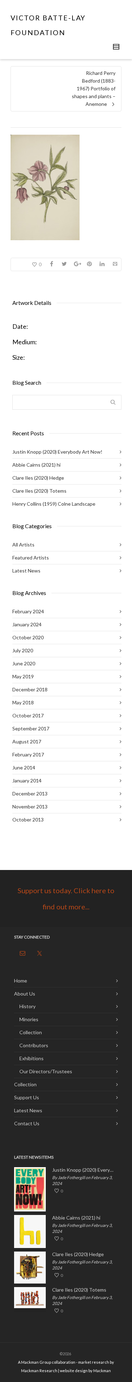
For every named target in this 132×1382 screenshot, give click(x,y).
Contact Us (26, 1123)
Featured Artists (30, 558)
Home (20, 981)
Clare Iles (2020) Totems (39, 491)
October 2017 (28, 715)
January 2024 (27, 624)
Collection (30, 1032)
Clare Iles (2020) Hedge (38, 478)
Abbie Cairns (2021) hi (36, 465)
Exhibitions (31, 1058)
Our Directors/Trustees (45, 1071)
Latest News (26, 571)
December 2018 (30, 689)
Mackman (102, 1370)
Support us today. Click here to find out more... (66, 898)
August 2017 (26, 741)
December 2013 (30, 793)
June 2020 (23, 663)
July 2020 (22, 650)
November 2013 (30, 807)
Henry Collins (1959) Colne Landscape (53, 504)
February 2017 (28, 754)
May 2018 (23, 702)
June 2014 (23, 767)
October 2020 (28, 637)
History (27, 1006)
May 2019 (23, 676)
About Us (24, 994)
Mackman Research (39, 1370)
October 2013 (28, 820)
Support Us (26, 1097)
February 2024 (28, 611)
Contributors (33, 1045)
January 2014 (27, 780)
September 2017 (30, 728)
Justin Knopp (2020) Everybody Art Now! (57, 452)
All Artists (23, 545)
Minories (28, 1019)
